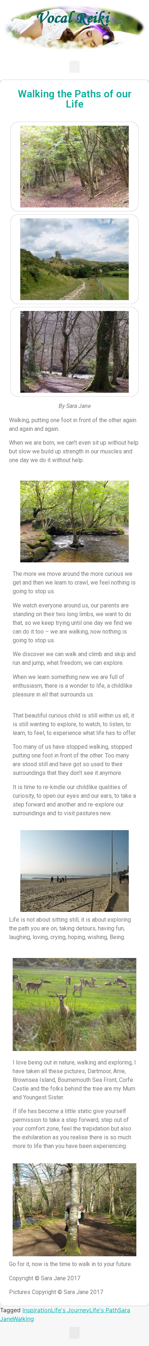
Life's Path (103, 1310)
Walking (23, 1318)
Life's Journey (70, 1310)
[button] (74, 67)
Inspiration (36, 1310)
